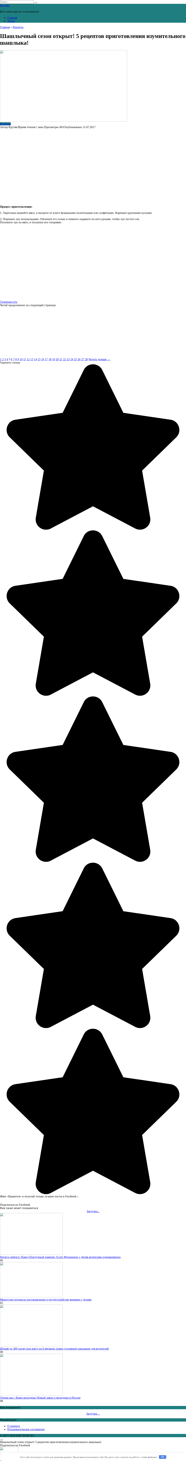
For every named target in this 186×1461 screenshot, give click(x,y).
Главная (12, 17)
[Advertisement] (93, 165)
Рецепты (5, 123)
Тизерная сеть (8, 301)
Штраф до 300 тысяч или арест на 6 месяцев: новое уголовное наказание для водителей (54, 1348)
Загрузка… (93, 1413)
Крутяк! (5, 5)
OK (162, 1457)
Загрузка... (93, 1211)
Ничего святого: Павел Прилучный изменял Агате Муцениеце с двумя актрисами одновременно (60, 1257)
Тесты (11, 21)
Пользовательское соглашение (26, 1429)
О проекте (13, 1426)
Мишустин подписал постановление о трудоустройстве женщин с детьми (46, 1299)
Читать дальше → (99, 359)
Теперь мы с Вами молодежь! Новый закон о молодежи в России (40, 1397)
